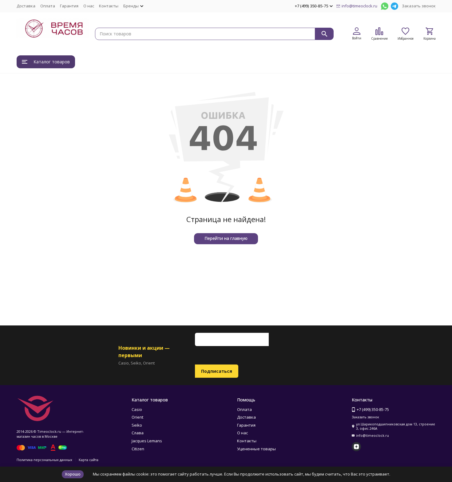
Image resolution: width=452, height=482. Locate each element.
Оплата (47, 6)
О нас (88, 6)
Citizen (138, 449)
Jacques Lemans (147, 441)
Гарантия (69, 6)
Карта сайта (88, 459)
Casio (137, 409)
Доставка (26, 6)
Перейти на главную (226, 238)
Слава (138, 433)
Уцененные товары (256, 449)
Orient (137, 417)
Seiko (137, 425)
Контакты (108, 6)
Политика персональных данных (44, 459)
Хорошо (73, 474)
